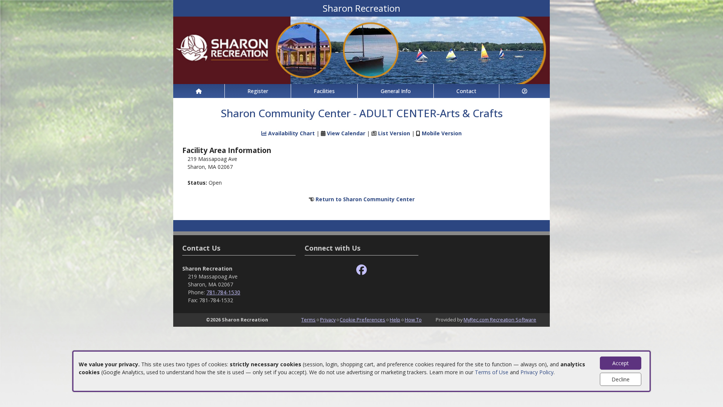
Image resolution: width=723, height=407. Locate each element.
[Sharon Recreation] (361, 49)
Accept (620, 363)
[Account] (524, 91)
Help (395, 319)
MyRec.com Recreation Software (500, 319)
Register (257, 91)
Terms (308, 319)
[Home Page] (198, 91)
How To (413, 319)
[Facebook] (361, 270)
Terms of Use (491, 372)
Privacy (328, 319)
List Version (394, 133)
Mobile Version (442, 133)
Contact (466, 91)
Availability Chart (291, 133)
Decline (621, 379)
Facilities (324, 91)
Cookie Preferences (362, 319)
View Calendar (346, 133)
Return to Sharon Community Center (365, 199)
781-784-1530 (223, 292)
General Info (396, 91)
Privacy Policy (537, 372)
